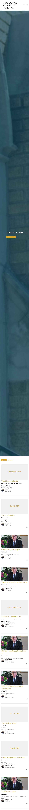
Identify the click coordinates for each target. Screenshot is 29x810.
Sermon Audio (11, 237)
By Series (10, 460)
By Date (4, 460)
